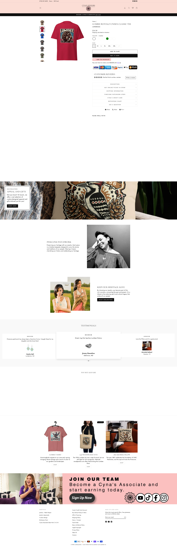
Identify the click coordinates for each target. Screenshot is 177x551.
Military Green (107, 38)
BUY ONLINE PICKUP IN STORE (115, 87)
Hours (50, 1)
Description (115, 84)
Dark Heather (100, 38)
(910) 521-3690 (43, 1)
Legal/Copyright (76, 527)
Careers (74, 535)
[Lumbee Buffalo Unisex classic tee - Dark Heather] (97, 170)
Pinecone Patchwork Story (115, 94)
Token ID (74, 532)
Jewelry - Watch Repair (45, 512)
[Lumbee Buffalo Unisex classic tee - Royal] (95, 170)
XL (105, 46)
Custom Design (43, 517)
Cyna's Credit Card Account (79, 510)
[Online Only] (67, 41)
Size (93, 43)
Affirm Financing (76, 515)
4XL (119, 46)
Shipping (94, 32)
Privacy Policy (75, 530)
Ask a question (115, 104)
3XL (114, 46)
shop (121, 462)
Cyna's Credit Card (115, 98)
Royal (97, 38)
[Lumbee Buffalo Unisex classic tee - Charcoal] (99, 170)
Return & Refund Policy (78, 525)
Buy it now (114, 55)
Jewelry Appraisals (44, 515)
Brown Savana (110, 38)
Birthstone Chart (115, 101)
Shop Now (12, 206)
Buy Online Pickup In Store (79, 512)
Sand (114, 38)
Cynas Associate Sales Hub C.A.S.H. (49, 522)
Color (97, 36)
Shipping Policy (76, 517)
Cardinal (94, 38)
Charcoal (104, 38)
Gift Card (56, 1)
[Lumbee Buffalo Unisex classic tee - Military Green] (100, 170)
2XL (109, 46)
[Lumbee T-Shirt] (55, 437)
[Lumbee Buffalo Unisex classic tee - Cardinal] (93, 170)
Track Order (75, 522)
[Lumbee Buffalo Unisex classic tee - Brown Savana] (102, 170)
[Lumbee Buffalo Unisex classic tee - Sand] (93, 172)
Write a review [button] (130, 78)
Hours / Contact (76, 520)
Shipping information (115, 91)
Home (93, 21)
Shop (55, 464)
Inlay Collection (106, 299)
